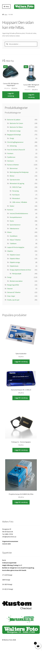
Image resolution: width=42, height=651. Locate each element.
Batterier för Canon (16, 123)
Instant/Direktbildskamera (19, 213)
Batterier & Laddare (13, 120)
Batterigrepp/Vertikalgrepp (19, 172)
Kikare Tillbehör (15, 240)
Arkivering (13, 146)
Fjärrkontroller (15, 180)
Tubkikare (13, 243)
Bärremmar (14, 168)
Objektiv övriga (15, 262)
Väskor (12, 206)
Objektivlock (14, 266)
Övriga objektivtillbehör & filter (20, 270)
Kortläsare (16, 195)
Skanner (10, 289)
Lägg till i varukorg (11, 94)
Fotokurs (10, 153)
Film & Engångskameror (15, 142)
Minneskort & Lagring (17, 183)
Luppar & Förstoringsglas (15, 247)
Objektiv (10, 251)
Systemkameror (15, 225)
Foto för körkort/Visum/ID (16, 150)
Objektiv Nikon (15, 258)
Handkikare (13, 236)
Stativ (12, 221)
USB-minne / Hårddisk (19, 202)
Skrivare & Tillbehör (14, 292)
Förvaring (15, 191)
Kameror (10, 210)
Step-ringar (11, 296)
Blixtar (12, 176)
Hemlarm (10, 161)
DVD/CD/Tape (16, 187)
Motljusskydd (16, 274)
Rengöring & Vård (13, 285)
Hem (5, 14)
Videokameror (14, 228)
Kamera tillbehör (13, 165)
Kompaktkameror (16, 217)
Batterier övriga (15, 131)
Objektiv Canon (15, 255)
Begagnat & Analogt (14, 135)
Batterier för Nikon (16, 127)
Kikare (9, 232)
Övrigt (12, 138)
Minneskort (16, 198)
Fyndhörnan (11, 157)
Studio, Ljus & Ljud (13, 300)
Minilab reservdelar (16, 281)
